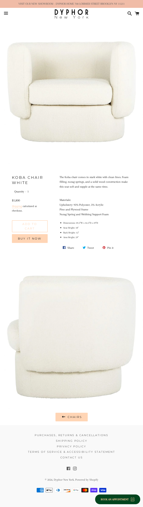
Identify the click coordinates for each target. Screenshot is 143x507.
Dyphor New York (64, 479)
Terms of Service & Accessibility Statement (71, 452)
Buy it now (30, 238)
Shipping (17, 206)
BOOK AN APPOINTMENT (115, 499)
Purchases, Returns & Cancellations (71, 435)
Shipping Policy (71, 440)
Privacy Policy (71, 446)
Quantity (19, 191)
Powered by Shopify (86, 479)
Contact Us (71, 457)
